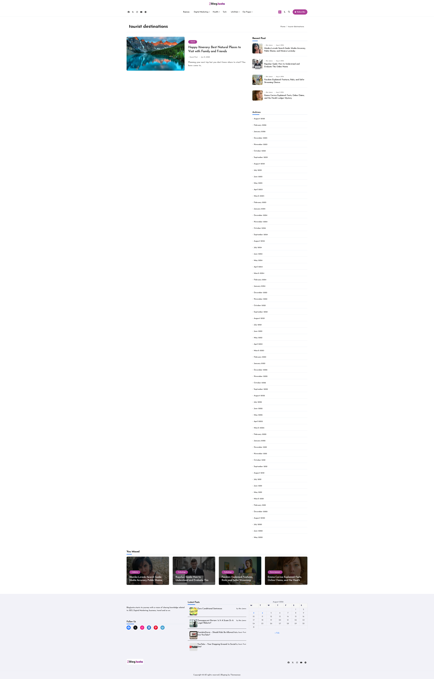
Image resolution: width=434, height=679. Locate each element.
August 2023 (259, 318)
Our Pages (247, 12)
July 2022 (258, 402)
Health (215, 12)
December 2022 (260, 370)
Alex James (269, 45)
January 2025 (259, 209)
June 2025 (258, 177)
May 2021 (258, 492)
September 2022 (261, 389)
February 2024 (260, 280)
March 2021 (259, 499)
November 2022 (261, 376)
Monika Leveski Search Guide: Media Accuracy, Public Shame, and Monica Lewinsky (145, 580)
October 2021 (259, 460)
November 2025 (261, 144)
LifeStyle (234, 12)
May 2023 (258, 338)
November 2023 (260, 299)
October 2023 (260, 305)
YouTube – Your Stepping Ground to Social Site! (216, 645)
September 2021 (260, 466)
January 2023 (259, 363)
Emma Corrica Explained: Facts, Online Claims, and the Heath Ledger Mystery (284, 580)
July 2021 (257, 479)
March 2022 (259, 428)
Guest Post (194, 57)
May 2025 (258, 183)
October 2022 (260, 383)
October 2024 (260, 228)
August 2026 (259, 119)
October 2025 (260, 151)
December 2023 (260, 293)
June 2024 (258, 254)
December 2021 (260, 447)
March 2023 (259, 351)
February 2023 (260, 357)
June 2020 (258, 531)
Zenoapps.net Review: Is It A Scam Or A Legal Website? (215, 622)
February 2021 (260, 505)
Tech (224, 12)
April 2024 (258, 267)
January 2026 (259, 132)
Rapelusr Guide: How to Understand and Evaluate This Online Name (192, 580)
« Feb (277, 633)
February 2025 (260, 202)
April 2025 (258, 190)
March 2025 (259, 196)
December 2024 (260, 215)
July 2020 (258, 524)
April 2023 (258, 344)
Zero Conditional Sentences (209, 609)
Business (186, 12)
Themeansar (235, 675)
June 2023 (258, 331)
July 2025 (258, 170)
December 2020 (261, 512)
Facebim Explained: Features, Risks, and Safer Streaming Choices (237, 580)
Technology (182, 572)
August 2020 (259, 518)
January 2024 (259, 286)
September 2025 (261, 157)
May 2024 (258, 260)
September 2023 (261, 312)
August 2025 (259, 164)
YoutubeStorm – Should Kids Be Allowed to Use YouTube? (216, 633)
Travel (193, 42)
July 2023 (258, 325)
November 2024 (261, 222)
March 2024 (259, 273)
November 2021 (260, 454)
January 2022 (259, 441)
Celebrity (135, 572)
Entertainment (275, 572)
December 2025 (260, 138)
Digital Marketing (201, 12)
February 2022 (260, 434)
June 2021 (258, 486)
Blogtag (224, 675)
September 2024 (261, 235)
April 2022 (258, 421)
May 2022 (258, 415)
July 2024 (258, 247)
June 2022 (258, 409)
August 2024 (259, 241)
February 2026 (260, 125)
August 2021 (259, 473)
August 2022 (259, 396)
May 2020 (258, 537)
